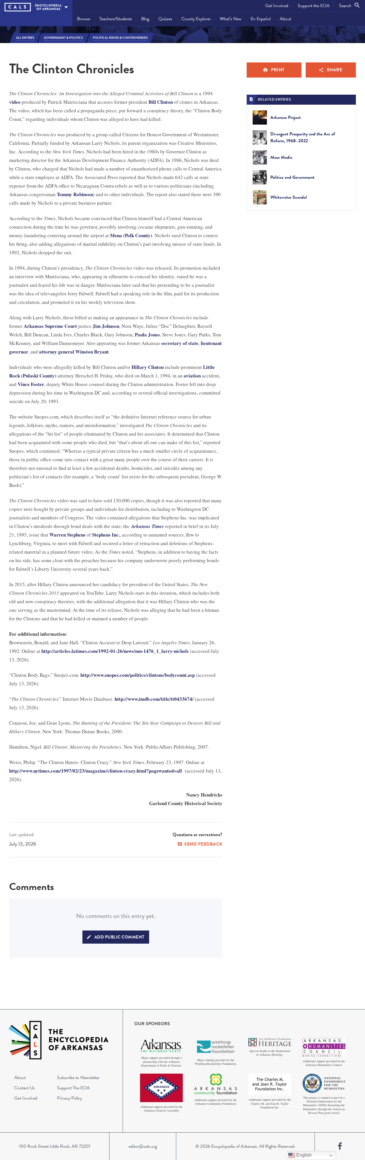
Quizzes (165, 18)
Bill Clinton (161, 101)
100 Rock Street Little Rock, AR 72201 (54, 1146)
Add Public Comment (119, 937)
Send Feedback (203, 844)
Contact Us (24, 1087)
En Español (261, 18)
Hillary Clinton (147, 367)
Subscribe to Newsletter (78, 1077)
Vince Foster (31, 384)
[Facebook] (340, 1146)
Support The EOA (73, 1087)
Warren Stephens (67, 534)
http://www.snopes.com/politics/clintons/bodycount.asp (137, 674)
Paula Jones (147, 334)
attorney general (56, 351)
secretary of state (179, 343)
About (285, 18)
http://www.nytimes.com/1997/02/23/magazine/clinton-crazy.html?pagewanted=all (95, 770)
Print (278, 69)
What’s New (231, 18)
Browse (83, 18)
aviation (192, 375)
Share (334, 69)
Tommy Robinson (75, 194)
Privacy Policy (69, 1098)
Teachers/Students (115, 18)
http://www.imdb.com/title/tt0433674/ (154, 698)
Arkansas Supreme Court (50, 326)
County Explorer (196, 18)
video (15, 101)
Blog (145, 18)
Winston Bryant (92, 351)
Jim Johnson (106, 326)
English (303, 1155)
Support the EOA (314, 5)
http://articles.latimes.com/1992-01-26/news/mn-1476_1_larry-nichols (115, 651)
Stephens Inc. (106, 534)
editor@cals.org (143, 1146)
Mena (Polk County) (131, 235)
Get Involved (276, 5)
